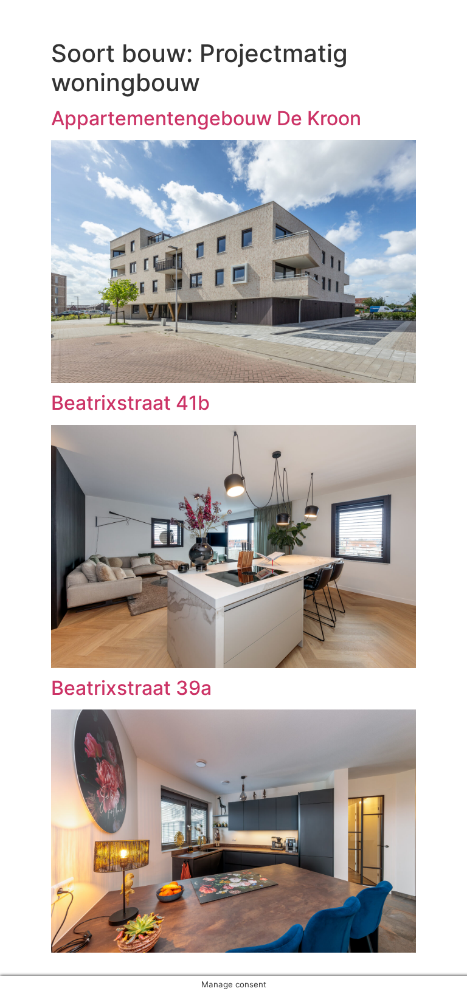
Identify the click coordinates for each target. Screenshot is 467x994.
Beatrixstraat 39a (131, 688)
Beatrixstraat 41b (130, 403)
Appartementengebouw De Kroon (206, 118)
